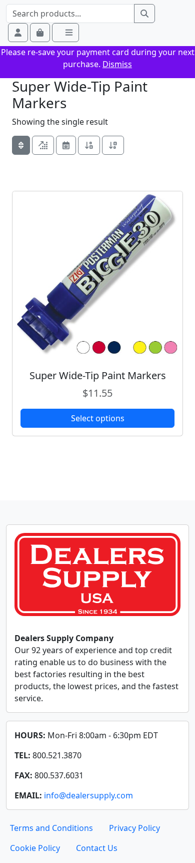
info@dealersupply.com (88, 795)
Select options (97, 418)
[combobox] (70, 13)
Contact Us (97, 847)
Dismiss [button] (117, 64)
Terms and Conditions (51, 827)
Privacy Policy (134, 827)
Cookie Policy (35, 847)
